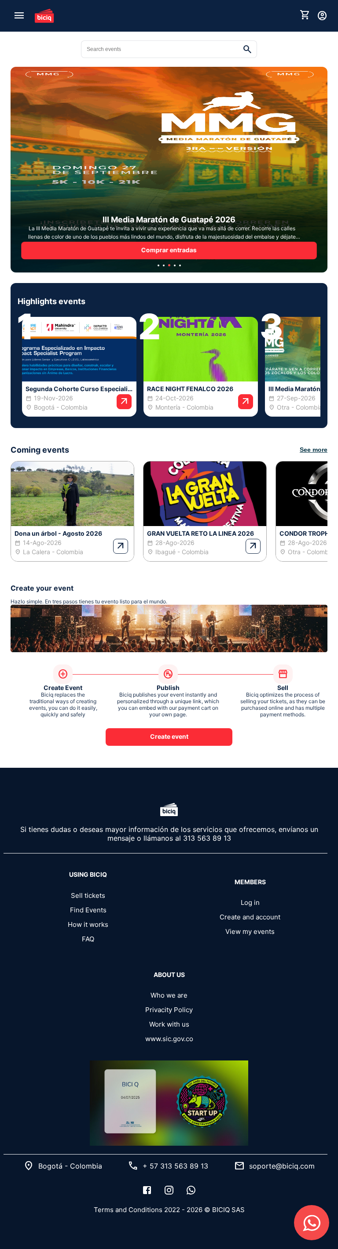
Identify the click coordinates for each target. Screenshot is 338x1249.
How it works (88, 924)
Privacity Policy (169, 1010)
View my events (250, 931)
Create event (169, 736)
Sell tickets (88, 895)
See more (313, 449)
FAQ (88, 939)
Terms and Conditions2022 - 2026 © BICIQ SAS (169, 1209)
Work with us (169, 1024)
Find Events (88, 910)
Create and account (250, 917)
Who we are (169, 995)
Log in (250, 902)
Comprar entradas (169, 250)
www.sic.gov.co (169, 1039)
